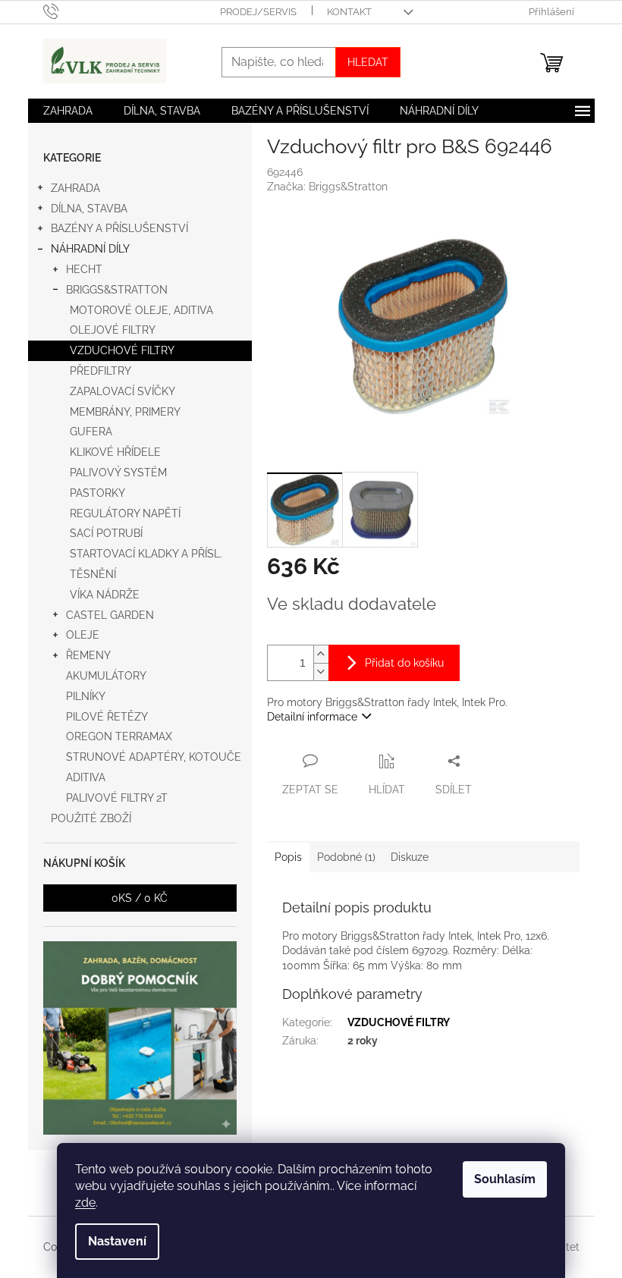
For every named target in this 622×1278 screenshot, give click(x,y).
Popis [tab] (288, 857)
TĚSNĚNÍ (93, 574)
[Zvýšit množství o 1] (320, 654)
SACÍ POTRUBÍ (106, 533)
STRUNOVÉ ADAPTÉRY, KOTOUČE (153, 757)
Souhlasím (505, 1179)
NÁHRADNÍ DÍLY (90, 249)
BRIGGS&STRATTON (117, 290)
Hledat (367, 62)
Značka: (327, 187)
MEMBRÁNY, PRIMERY (125, 412)
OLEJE (82, 635)
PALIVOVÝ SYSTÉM (118, 472)
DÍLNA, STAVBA (89, 209)
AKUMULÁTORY (106, 676)
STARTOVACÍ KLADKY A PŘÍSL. (146, 554)
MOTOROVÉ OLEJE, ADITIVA (141, 310)
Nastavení (117, 1241)
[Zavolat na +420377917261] (65, 11)
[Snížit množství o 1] (320, 671)
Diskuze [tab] (410, 857)
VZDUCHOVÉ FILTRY (122, 350)
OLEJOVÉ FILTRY (113, 330)
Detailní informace (312, 717)
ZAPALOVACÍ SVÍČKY (122, 391)
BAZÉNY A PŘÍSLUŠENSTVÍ (119, 228)
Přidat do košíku (404, 663)
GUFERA (91, 431)
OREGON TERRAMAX (119, 736)
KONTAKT (349, 11)
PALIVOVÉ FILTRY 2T (117, 798)
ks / (140, 898)
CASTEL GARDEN (110, 615)
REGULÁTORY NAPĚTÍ (125, 513)
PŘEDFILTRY (100, 371)
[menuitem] (68, 111)
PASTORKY (97, 493)
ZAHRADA (75, 188)
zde (85, 1202)
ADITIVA (85, 777)
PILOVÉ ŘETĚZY (107, 717)
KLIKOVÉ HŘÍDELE (115, 452)
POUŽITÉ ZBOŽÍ (91, 818)
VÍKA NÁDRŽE (105, 595)
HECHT (84, 269)
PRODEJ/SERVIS (258, 11)
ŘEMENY (88, 655)
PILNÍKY (85, 696)
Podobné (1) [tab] (346, 857)
